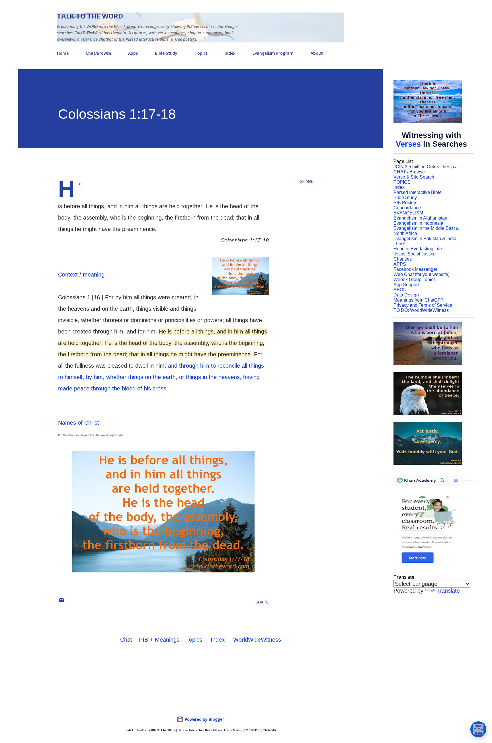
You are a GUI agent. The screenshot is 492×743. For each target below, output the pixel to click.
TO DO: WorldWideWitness (421, 310)
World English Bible (112, 435)
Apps (133, 53)
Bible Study (166, 53)
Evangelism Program (273, 53)
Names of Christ (78, 422)
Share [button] (306, 181)
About (317, 53)
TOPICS (402, 182)
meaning (93, 274)
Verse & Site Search (413, 177)
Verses (408, 144)
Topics (201, 53)
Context (68, 274)
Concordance (407, 207)
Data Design (406, 294)
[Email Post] (61, 602)
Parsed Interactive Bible (417, 192)
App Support (406, 284)
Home (63, 53)
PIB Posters (405, 202)
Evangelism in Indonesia (418, 223)
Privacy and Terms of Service (422, 305)
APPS (399, 264)
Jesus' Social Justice (414, 253)
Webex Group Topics (414, 279)
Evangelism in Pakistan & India (424, 238)
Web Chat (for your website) (421, 274)
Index (230, 53)
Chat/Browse (98, 53)
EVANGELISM (408, 212)
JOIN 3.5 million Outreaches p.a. (426, 166)
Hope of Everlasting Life (417, 248)
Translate (448, 591)
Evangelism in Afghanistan (420, 218)
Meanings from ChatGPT (418, 300)
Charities (402, 259)
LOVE (399, 243)
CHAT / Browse (409, 171)
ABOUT (401, 289)
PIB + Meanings (159, 639)
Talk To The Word (90, 16)
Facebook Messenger (415, 269)
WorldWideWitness (257, 639)
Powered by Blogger (204, 719)
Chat (126, 639)
